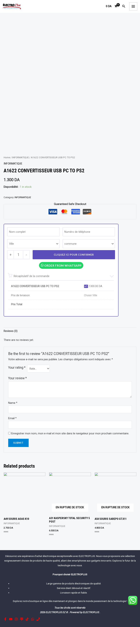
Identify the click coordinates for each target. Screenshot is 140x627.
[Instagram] (16, 619)
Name (12, 403)
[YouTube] (10, 619)
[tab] (11, 331)
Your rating (17, 367)
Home (7, 157)
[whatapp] (32, 619)
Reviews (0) (11, 331)
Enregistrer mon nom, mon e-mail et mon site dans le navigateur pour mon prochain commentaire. (70, 433)
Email (12, 418)
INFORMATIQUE (20, 157)
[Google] (21, 619)
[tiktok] (27, 619)
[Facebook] (5, 619)
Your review (17, 378)
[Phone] (38, 619)
